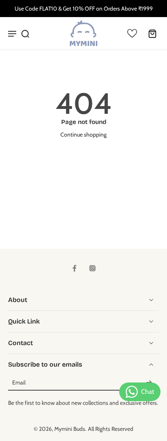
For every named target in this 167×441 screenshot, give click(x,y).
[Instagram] (92, 268)
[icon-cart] (150, 33)
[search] (25, 33)
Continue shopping (83, 134)
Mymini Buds (69, 429)
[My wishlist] (132, 33)
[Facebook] (75, 268)
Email (19, 383)
